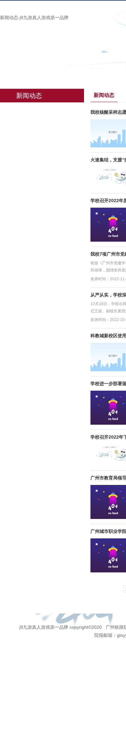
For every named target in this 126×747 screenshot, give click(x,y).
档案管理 (18, 75)
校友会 (89, 75)
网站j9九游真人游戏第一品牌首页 (46, 61)
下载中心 (55, 75)
